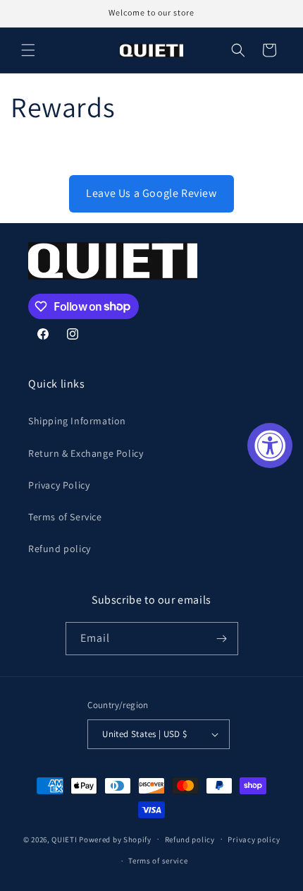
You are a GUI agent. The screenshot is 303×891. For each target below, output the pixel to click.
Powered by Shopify (115, 839)
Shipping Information (77, 420)
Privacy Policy (58, 485)
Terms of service (157, 861)
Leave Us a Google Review (151, 193)
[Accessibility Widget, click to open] (269, 445)
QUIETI (64, 839)
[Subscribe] (221, 638)
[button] (28, 50)
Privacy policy (254, 839)
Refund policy (59, 548)
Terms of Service (65, 516)
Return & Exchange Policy (85, 453)
